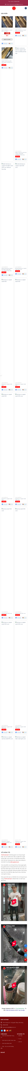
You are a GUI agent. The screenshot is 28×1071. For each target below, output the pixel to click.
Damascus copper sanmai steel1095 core (6, 842)
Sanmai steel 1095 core (7, 613)
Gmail (12, 43)
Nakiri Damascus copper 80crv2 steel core (20, 30)
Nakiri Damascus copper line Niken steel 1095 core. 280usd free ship (7, 269)
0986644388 (5, 1024)
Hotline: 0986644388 (14, 1)
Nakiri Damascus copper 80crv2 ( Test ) (7, 30)
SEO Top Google (20, 1010)
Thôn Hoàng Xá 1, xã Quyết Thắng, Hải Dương (13, 1022)
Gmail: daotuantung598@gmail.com (15, 4)
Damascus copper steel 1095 (7, 384)
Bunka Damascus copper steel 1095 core (20, 269)
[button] (2, 8)
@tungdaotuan (15, 862)
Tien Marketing (20, 1008)
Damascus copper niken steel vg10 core (20, 842)
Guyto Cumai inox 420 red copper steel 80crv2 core (7, 62)
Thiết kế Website (10, 1010)
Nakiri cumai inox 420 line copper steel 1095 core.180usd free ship (20, 153)
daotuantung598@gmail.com (9, 1027)
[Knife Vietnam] (14, 8)
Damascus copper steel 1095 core (20, 499)
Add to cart (7, 39)
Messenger (5, 43)
